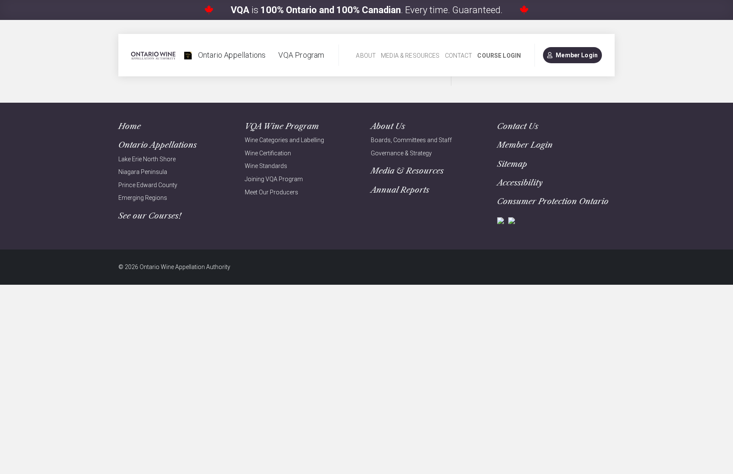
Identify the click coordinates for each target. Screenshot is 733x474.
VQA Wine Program (282, 126)
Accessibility (520, 183)
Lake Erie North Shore (147, 159)
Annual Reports (400, 190)
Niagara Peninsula (142, 171)
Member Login (577, 55)
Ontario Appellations (232, 54)
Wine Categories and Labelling (284, 140)
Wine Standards (266, 166)
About (366, 55)
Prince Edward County (147, 185)
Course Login (499, 55)
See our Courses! (149, 216)
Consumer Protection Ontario (553, 201)
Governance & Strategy (401, 153)
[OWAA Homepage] (161, 55)
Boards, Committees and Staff (411, 140)
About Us (388, 126)
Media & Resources (410, 55)
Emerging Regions (142, 197)
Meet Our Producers (271, 192)
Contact (459, 55)
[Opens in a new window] (500, 220)
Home (129, 126)
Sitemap (512, 164)
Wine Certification (268, 153)
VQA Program (301, 54)
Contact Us (517, 126)
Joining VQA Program (274, 179)
